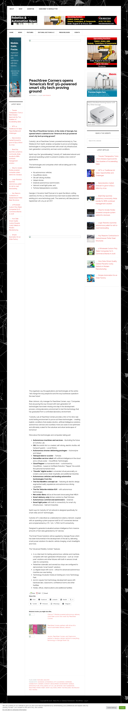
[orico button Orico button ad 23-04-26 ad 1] (102, 125)
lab (55, 686)
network (60, 686)
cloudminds (60, 682)
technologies (66, 687)
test (30, 689)
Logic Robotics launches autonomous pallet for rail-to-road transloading (15, 184)
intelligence (44, 686)
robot (43, 687)
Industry (47, 680)
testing (34, 689)
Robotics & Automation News (24, 20)
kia (52, 686)
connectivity (33, 684)
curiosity (47, 684)
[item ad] (102, 96)
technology (75, 687)
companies (68, 682)
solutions (53, 687)
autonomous (49, 682)
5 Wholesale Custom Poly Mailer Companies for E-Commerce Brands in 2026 (15, 209)
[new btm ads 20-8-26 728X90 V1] (80, 24)
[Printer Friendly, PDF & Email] (38, 593)
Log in (86, 701)
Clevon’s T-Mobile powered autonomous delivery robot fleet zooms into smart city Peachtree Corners (64, 616)
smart (48, 687)
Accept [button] (122, 707)
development (54, 684)
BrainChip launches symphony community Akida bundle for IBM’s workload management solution (15, 156)
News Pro (56, 701)
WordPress (79, 701)
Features (40, 680)
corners (40, 684)
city (55, 682)
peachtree (32, 687)
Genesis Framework (68, 701)
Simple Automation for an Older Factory (15, 237)
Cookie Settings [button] (111, 707)
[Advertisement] (55, 113)
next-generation (68, 686)
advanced (41, 682)
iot (50, 686)
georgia (71, 684)
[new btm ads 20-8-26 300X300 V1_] (102, 66)
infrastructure (34, 686)
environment (64, 684)
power (38, 687)
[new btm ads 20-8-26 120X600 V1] (15, 96)
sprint (59, 687)
